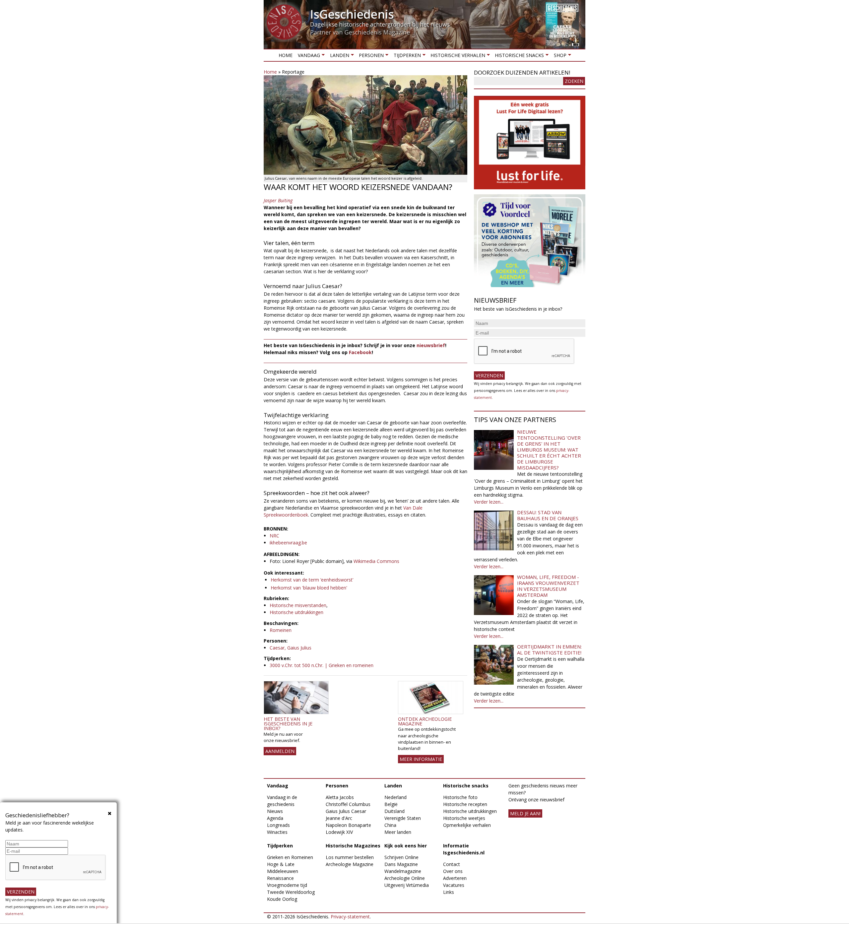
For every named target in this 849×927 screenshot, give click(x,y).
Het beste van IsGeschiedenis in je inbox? (288, 724)
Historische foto (460, 797)
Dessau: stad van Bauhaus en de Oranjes (547, 515)
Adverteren (455, 878)
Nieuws (275, 811)
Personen (370, 56)
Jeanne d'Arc (339, 818)
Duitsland (394, 811)
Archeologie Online (404, 878)
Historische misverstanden (298, 605)
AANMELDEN (279, 751)
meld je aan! (525, 813)
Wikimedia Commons (376, 561)
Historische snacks (518, 56)
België (391, 804)
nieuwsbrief (431, 345)
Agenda (275, 818)
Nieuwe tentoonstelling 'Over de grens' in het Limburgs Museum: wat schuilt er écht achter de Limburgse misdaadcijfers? (549, 449)
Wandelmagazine (402, 871)
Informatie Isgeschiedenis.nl (464, 849)
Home (286, 55)
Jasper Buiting (278, 200)
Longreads (278, 825)
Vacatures (453, 885)
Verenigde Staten (402, 818)
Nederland (395, 797)
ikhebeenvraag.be (288, 542)
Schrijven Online (401, 857)
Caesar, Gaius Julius (290, 648)
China (390, 825)
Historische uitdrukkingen (296, 612)
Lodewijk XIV (339, 832)
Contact (451, 864)
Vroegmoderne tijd (287, 885)
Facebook (360, 352)
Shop (558, 56)
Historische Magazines (353, 845)
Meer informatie (421, 759)
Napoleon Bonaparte (348, 825)
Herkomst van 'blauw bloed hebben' (309, 588)
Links (448, 892)
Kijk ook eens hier (405, 845)
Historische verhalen (456, 56)
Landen (338, 56)
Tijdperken (406, 56)
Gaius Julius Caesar (346, 811)
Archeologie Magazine (349, 864)
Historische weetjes (464, 818)
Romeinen (281, 630)
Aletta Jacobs (340, 797)
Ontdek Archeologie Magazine (425, 721)
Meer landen (397, 832)
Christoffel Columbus (348, 804)
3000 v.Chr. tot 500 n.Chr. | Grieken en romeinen (321, 665)
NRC (274, 535)
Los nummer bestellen (350, 857)
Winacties (277, 832)
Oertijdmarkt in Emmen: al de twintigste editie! (549, 649)
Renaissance (280, 878)
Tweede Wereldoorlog (291, 892)
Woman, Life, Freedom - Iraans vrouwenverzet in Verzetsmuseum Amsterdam (548, 586)
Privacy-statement (350, 916)
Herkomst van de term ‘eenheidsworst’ (312, 580)
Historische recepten (465, 804)
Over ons (453, 871)
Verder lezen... (488, 502)
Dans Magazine (401, 864)
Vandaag (307, 56)
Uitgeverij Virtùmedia (406, 885)
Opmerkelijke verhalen (467, 825)
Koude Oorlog (282, 899)
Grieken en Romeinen (290, 857)
